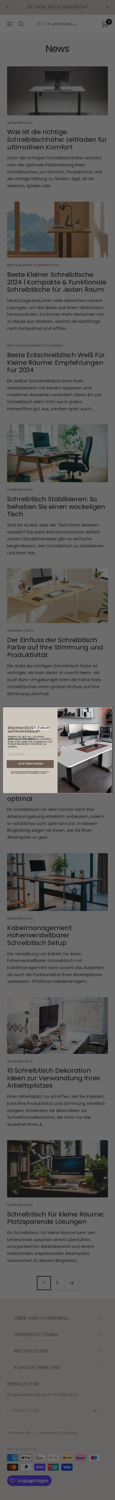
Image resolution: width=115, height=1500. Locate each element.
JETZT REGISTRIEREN (30, 764)
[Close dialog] (109, 710)
